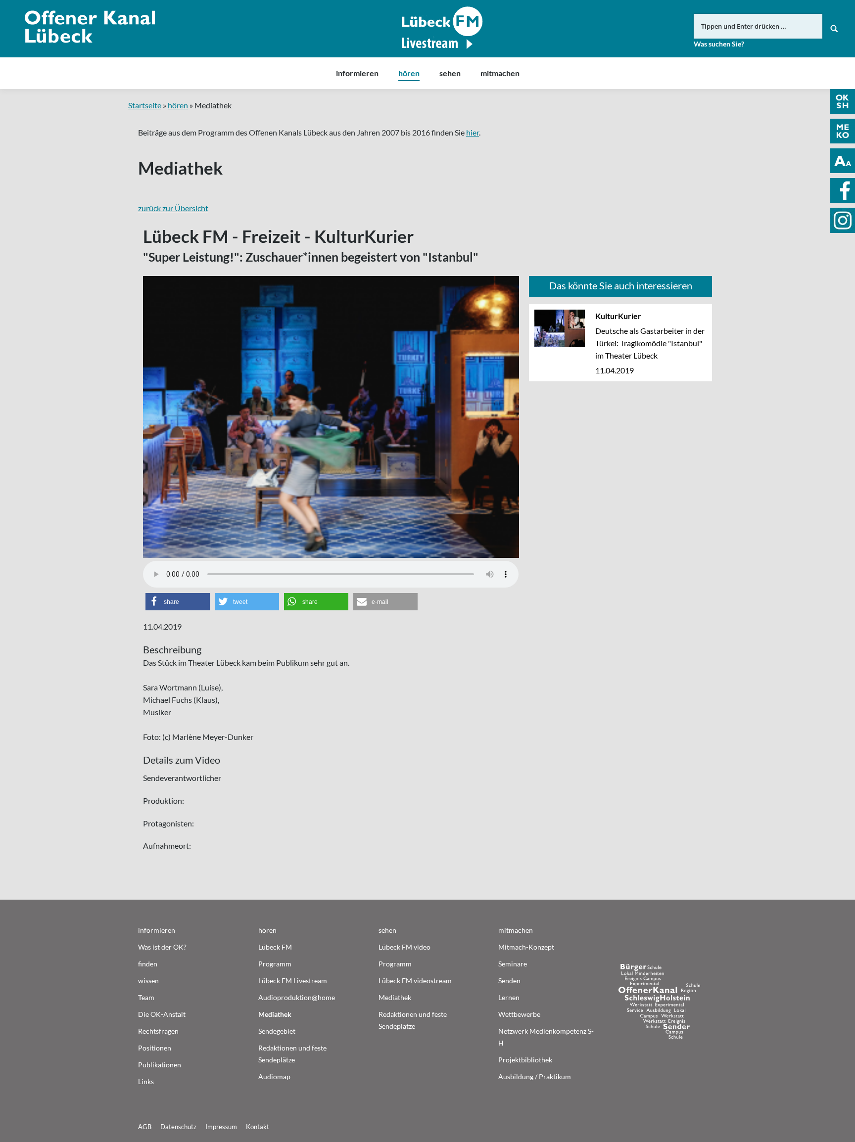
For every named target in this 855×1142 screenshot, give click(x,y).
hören (178, 105)
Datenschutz (178, 1127)
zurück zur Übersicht (173, 208)
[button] (177, 601)
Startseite (144, 105)
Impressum (221, 1127)
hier (472, 132)
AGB (144, 1127)
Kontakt (257, 1127)
